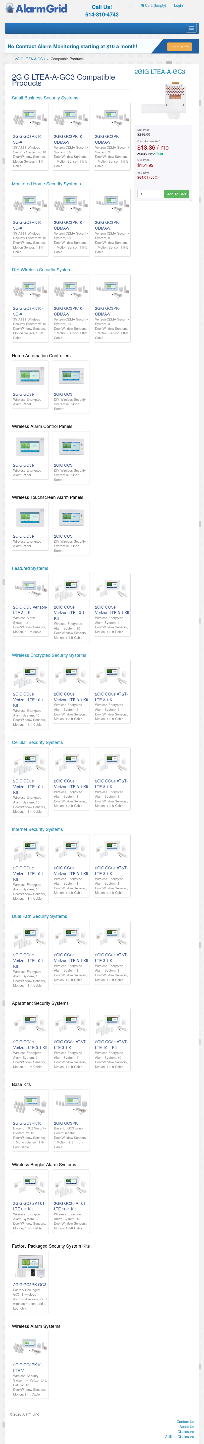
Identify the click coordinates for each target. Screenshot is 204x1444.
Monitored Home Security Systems (46, 183)
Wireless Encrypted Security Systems (49, 655)
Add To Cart (176, 193)
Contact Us (185, 1421)
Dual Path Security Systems (39, 916)
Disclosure (186, 1431)
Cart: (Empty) (155, 5)
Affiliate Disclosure (179, 1436)
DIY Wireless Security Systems (43, 269)
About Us (187, 1426)
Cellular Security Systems (37, 742)
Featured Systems (30, 568)
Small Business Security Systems (45, 97)
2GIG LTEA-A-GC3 (30, 58)
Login (178, 5)
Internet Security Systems (37, 829)
